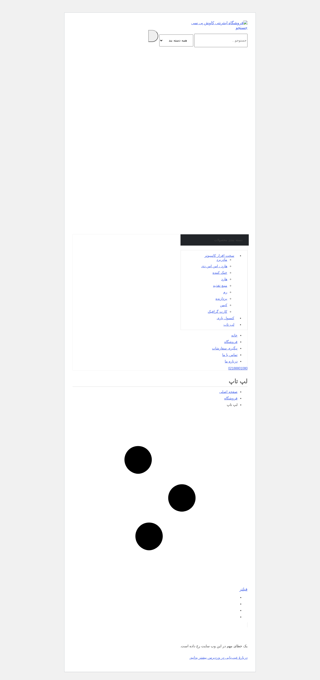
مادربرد (221, 260)
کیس (223, 305)
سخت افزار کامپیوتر (219, 256)
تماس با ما (230, 355)
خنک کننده (219, 273)
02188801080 (238, 368)
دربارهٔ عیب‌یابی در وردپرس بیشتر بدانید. (218, 658)
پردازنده (221, 299)
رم (225, 292)
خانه (234, 335)
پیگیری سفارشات (225, 348)
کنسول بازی (225, 318)
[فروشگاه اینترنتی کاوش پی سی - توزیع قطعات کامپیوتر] (219, 23)
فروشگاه (231, 342)
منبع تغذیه (220, 286)
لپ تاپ (229, 325)
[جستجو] (153, 36)
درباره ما (231, 361)
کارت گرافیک (217, 312)
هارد (224, 279)
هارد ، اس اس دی (214, 266)
